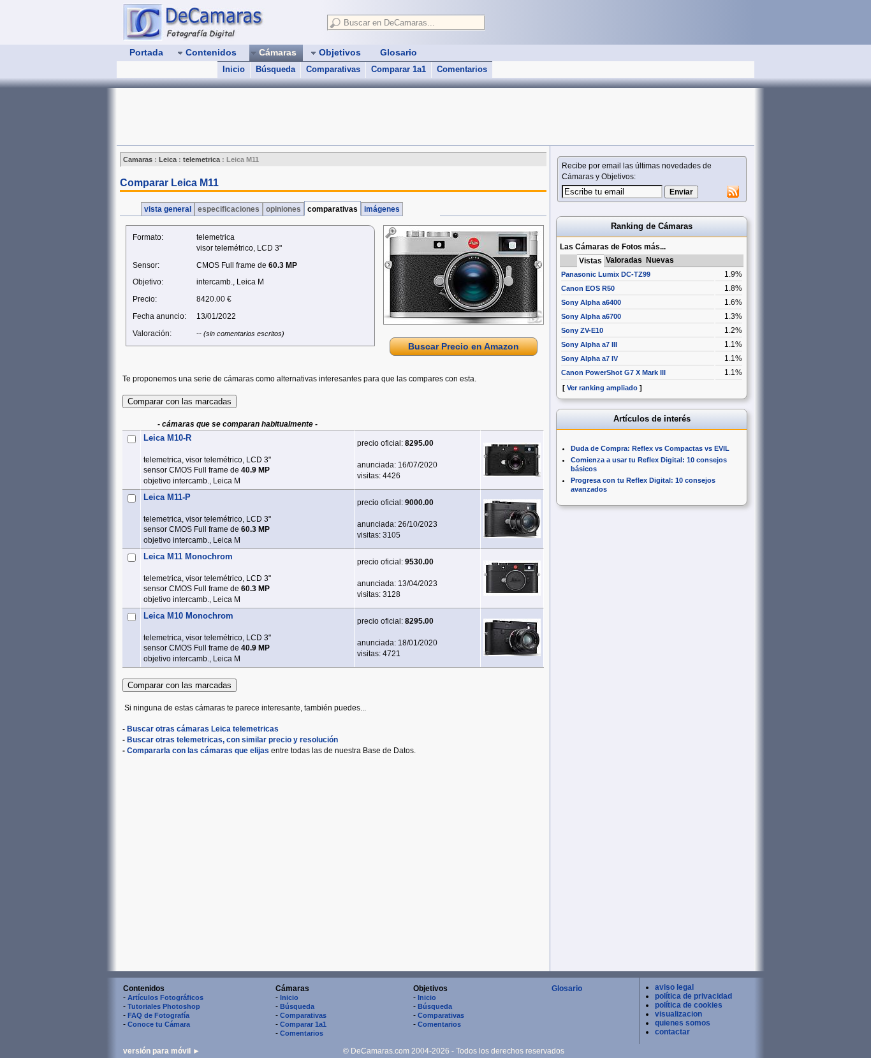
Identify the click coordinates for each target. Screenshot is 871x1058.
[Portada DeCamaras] (219, 22)
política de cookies (688, 1005)
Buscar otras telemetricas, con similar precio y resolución (232, 739)
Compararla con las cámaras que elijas (198, 750)
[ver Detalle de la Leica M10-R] (512, 460)
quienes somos (682, 1022)
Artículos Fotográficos (165, 997)
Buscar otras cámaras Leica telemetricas (203, 728)
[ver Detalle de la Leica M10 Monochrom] (512, 637)
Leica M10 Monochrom (188, 616)
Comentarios (462, 69)
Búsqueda (275, 69)
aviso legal (674, 987)
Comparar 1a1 (398, 69)
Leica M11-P (167, 497)
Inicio (234, 69)
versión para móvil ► (161, 1051)
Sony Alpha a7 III (589, 344)
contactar (672, 1031)
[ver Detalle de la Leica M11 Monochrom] (512, 578)
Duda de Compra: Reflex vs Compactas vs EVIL (650, 448)
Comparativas (333, 69)
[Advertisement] (349, 116)
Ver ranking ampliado (602, 388)
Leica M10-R (167, 438)
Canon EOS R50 (588, 288)
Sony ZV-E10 (582, 330)
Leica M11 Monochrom (188, 556)
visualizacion (678, 1014)
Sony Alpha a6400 (591, 302)
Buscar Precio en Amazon (463, 346)
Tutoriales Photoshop (164, 1006)
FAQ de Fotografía (158, 1015)
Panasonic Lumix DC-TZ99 (605, 274)
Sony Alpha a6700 (591, 316)
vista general (167, 209)
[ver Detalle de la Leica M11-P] (512, 518)
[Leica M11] (463, 275)
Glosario (567, 988)
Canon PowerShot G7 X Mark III (613, 372)
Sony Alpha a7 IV (589, 358)
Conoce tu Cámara (159, 1024)
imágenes (382, 209)
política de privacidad (693, 996)
